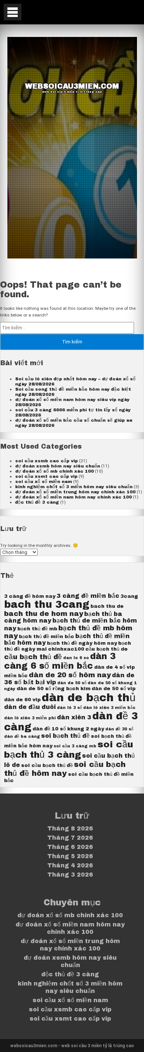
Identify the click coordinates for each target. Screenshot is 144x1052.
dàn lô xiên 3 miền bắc (109, 708)
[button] (12, 12)
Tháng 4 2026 (70, 865)
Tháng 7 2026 (70, 838)
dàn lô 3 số (69, 708)
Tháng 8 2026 (70, 828)
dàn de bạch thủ (89, 697)
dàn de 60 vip (22, 699)
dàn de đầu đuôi (30, 707)
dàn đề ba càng (22, 736)
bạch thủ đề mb (37, 628)
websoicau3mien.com (72, 86)
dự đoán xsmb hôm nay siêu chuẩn (57, 466)
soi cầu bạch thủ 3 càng (68, 749)
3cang (129, 596)
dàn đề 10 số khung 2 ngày (68, 728)
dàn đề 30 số (119, 729)
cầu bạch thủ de (106, 649)
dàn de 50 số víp (114, 688)
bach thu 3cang (46, 604)
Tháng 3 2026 (70, 874)
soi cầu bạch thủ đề (47, 765)
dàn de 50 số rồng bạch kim (53, 688)
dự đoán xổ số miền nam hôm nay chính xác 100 (73, 497)
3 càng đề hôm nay (29, 596)
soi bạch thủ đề (65, 736)
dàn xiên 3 (74, 717)
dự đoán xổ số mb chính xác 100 (54, 471)
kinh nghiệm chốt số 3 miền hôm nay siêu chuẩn (74, 486)
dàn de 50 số (71, 683)
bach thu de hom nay (43, 613)
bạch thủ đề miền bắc (46, 636)
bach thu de (107, 606)
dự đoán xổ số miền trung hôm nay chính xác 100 (75, 492)
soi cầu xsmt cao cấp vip (46, 476)
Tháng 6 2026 (70, 847)
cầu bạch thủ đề (33, 657)
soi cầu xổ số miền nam (43, 481)
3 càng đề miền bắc (87, 596)
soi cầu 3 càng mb (75, 746)
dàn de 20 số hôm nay (70, 675)
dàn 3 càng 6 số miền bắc (60, 661)
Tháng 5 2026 (70, 856)
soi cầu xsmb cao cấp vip (46, 461)
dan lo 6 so (76, 658)
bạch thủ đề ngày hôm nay (82, 643)
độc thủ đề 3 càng (37, 502)
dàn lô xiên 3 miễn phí (30, 718)
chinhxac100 (66, 649)
